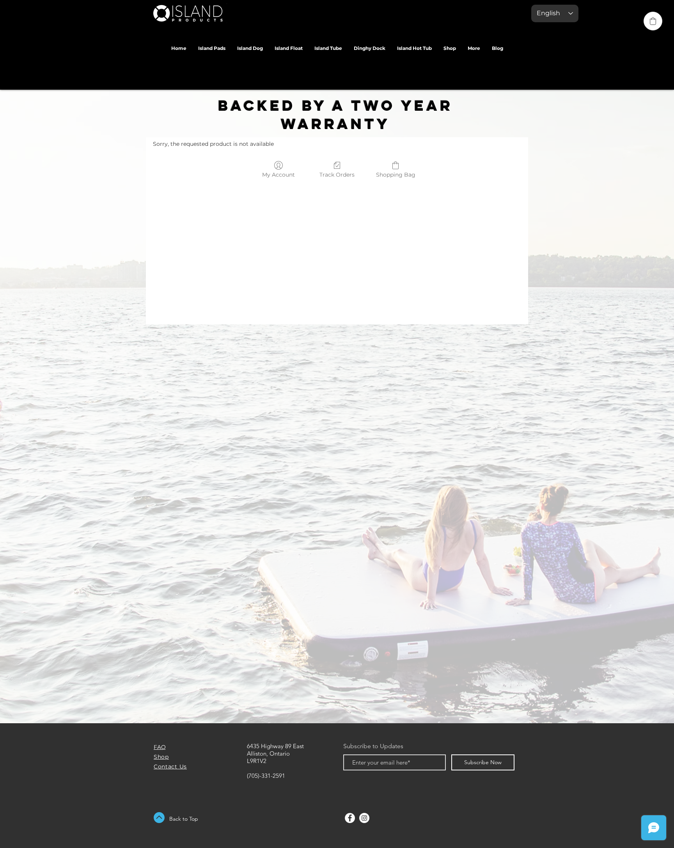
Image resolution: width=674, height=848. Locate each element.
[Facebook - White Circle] (350, 818)
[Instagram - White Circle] (364, 818)
